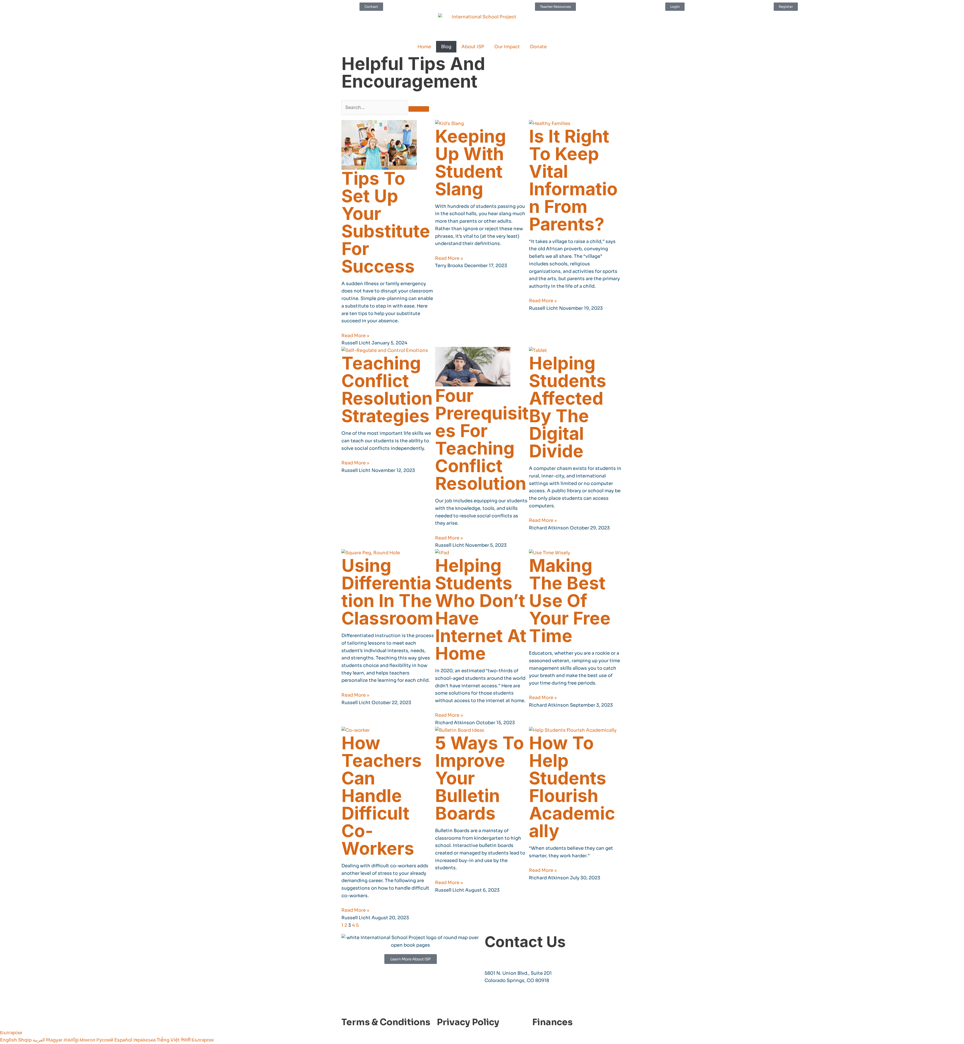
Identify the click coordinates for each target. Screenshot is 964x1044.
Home (424, 46)
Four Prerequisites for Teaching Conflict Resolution (482, 439)
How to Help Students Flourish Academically (572, 786)
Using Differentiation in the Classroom (387, 592)
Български (11, 1032)
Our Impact (507, 46)
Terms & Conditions (385, 1022)
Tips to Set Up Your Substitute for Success (385, 222)
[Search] (418, 109)
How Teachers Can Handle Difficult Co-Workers (381, 795)
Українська (145, 1040)
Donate (538, 46)
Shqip (25, 1040)
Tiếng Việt (169, 1040)
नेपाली (186, 1040)
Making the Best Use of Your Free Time (570, 600)
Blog (446, 46)
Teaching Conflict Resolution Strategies (387, 389)
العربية (39, 1040)
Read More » (355, 335)
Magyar (55, 1040)
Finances (552, 1022)
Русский (105, 1040)
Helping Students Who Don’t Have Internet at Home (480, 609)
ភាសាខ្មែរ (72, 1040)
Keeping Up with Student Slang (470, 163)
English (9, 1040)
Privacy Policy (468, 1022)
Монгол (88, 1040)
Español (123, 1040)
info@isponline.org (507, 957)
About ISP (472, 46)
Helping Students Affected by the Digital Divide (567, 407)
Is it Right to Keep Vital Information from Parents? (573, 180)
